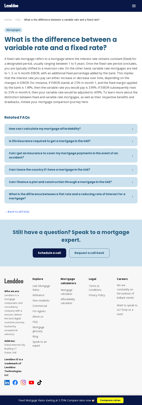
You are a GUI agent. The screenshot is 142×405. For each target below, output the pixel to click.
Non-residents (41, 300)
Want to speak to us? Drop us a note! (127, 309)
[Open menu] (134, 6)
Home (8, 19)
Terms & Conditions (95, 287)
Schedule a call (49, 253)
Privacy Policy (97, 295)
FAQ (18, 19)
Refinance (38, 295)
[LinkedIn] (7, 382)
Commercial (40, 306)
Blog (35, 336)
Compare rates (110, 400)
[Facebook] (15, 382)
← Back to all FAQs (16, 212)
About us (38, 316)
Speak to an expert (40, 343)
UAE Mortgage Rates (41, 287)
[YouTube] (31, 382)
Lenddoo (13, 281)
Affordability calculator (68, 301)
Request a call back (89, 253)
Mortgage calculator (66, 292)
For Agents (39, 311)
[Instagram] (23, 382)
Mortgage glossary (38, 329)
